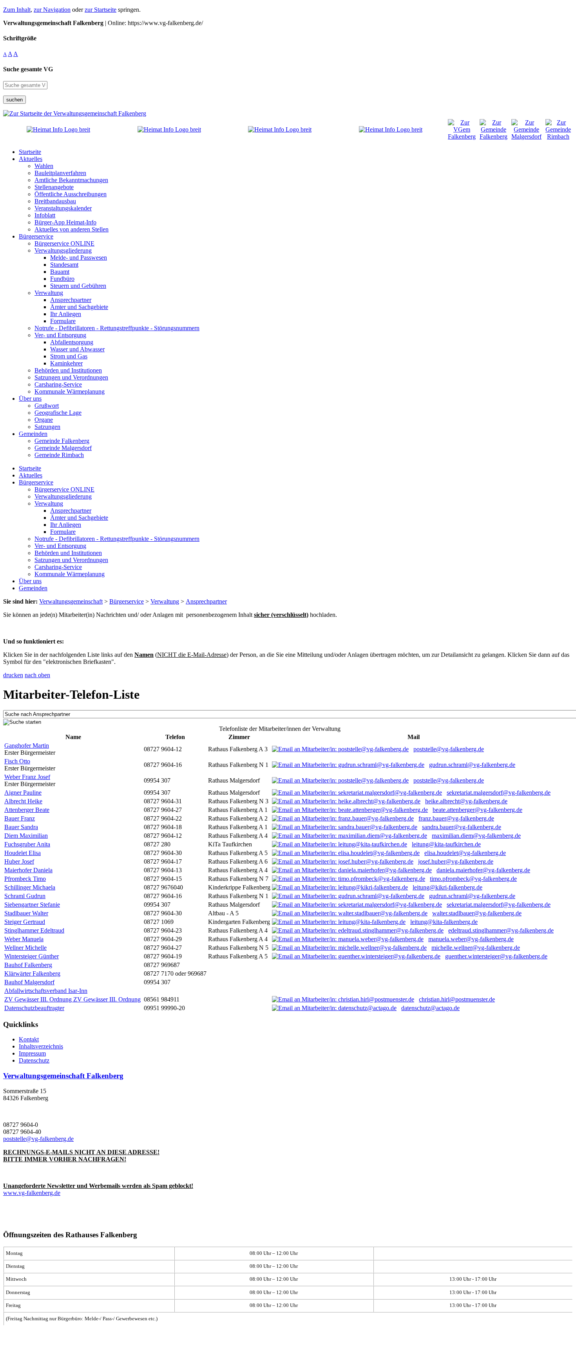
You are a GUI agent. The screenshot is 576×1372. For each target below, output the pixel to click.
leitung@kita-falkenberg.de (444, 921)
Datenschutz (34, 1060)
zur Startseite (100, 9)
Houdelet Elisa (22, 853)
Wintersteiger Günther (31, 956)
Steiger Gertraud (24, 921)
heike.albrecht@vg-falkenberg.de (466, 801)
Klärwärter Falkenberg (32, 973)
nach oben (37, 675)
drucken (13, 675)
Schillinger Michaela (29, 887)
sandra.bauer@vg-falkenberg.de (461, 827)
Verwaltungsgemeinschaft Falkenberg (63, 1076)
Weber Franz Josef (27, 777)
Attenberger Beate (26, 809)
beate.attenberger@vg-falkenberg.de (477, 809)
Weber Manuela (23, 939)
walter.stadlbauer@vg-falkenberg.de (477, 913)
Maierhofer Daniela (28, 870)
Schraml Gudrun (24, 896)
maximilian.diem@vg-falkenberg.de (476, 835)
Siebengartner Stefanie (32, 904)
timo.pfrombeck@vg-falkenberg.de (473, 878)
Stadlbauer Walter (26, 913)
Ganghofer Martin (26, 745)
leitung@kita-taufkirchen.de (446, 844)
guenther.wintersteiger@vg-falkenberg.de (496, 956)
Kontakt (29, 1039)
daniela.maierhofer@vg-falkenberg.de (483, 870)
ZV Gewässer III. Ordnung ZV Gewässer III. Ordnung (72, 999)
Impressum (32, 1053)
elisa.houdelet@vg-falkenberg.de (465, 853)
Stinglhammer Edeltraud (34, 930)
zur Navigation (52, 9)
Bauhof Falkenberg (28, 965)
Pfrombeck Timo (25, 878)
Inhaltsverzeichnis (41, 1046)
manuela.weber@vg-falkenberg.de (471, 939)
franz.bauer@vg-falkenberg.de (456, 818)
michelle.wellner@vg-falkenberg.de (475, 947)
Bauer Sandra (21, 827)
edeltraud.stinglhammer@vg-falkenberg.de (501, 930)
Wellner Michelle (25, 947)
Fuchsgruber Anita (27, 844)
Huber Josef (19, 861)
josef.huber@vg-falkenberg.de (455, 861)
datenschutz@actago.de (430, 1008)
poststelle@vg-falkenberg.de (448, 749)
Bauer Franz (19, 818)
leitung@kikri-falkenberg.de (447, 887)
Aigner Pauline (23, 792)
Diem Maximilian (26, 835)
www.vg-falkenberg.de (31, 1192)
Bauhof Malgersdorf (29, 982)
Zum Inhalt (17, 9)
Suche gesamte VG (28, 69)
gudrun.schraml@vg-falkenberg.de (472, 764)
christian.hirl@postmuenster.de (457, 999)
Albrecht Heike (23, 801)
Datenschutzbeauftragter (34, 1008)
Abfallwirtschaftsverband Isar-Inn (45, 990)
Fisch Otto (17, 761)
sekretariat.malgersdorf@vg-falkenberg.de (499, 792)
